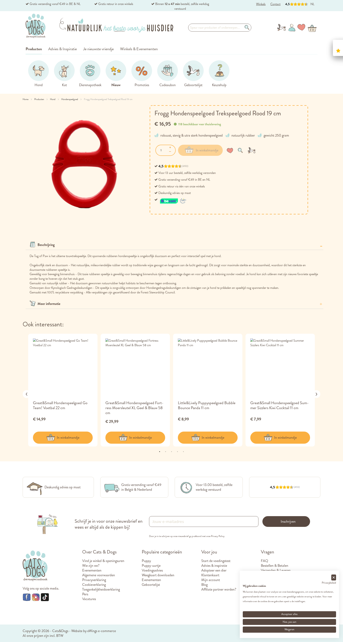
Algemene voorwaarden (98, 575)
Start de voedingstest (215, 560)
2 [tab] (166, 451)
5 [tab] (183, 451)
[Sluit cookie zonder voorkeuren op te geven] (333, 578)
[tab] (174, 245)
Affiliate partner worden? (218, 589)
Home (26, 99)
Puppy (146, 560)
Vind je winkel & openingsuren (103, 560)
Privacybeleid (329, 583)
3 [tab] (171, 451)
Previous (27, 394)
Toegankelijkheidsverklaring (101, 589)
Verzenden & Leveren (276, 570)
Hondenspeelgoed (70, 99)
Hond (53, 99)
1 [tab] (160, 451)
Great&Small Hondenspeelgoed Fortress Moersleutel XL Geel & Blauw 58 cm (134, 408)
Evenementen (91, 570)
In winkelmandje (68, 437)
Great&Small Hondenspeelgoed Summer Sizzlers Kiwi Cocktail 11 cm (279, 405)
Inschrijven (288, 521)
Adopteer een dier (213, 570)
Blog (204, 584)
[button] (230, 150)
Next (316, 394)
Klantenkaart (210, 575)
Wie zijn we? (90, 565)
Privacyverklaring (94, 579)
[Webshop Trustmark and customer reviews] (173, 199)
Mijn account (210, 579)
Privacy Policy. (218, 536)
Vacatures (89, 599)
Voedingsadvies (152, 570)
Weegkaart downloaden (158, 575)
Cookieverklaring (94, 584)
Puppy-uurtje (151, 565)
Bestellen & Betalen (274, 565)
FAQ (264, 560)
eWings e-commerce (101, 630)
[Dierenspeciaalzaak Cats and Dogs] (35, 26)
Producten (39, 99)
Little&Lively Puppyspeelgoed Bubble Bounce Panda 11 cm (206, 405)
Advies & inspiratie (214, 565)
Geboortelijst (151, 584)
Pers (85, 594)
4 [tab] (177, 451)
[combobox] (219, 28)
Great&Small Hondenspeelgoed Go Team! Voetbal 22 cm (60, 405)
